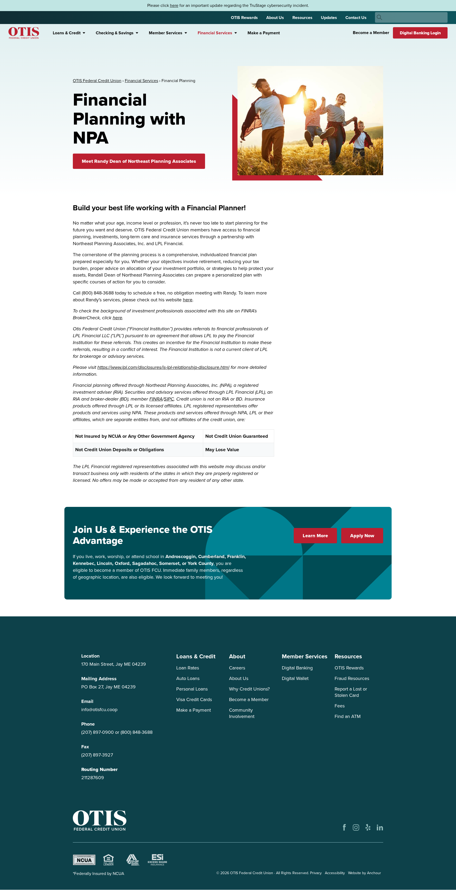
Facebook (344, 827)
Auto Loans (188, 678)
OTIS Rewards (244, 18)
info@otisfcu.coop (99, 709)
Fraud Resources (352, 678)
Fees (340, 705)
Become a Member (371, 33)
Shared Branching (133, 859)
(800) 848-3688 (137, 732)
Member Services (165, 33)
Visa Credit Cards (194, 699)
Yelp (368, 827)
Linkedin (380, 827)
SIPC (169, 399)
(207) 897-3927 (97, 754)
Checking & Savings (115, 33)
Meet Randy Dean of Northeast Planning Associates (139, 161)
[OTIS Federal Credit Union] (23, 33)
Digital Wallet (295, 678)
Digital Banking (297, 667)
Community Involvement (241, 713)
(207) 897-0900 (97, 732)
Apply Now (362, 535)
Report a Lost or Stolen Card (351, 692)
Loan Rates (187, 667)
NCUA (84, 859)
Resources (302, 18)
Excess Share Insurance (157, 859)
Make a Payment (264, 33)
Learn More (315, 535)
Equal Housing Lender (108, 859)
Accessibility (335, 873)
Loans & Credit (66, 33)
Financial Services (215, 33)
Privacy (316, 873)
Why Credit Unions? (249, 689)
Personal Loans (192, 689)
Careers (237, 667)
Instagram (356, 827)
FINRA (156, 399)
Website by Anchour (364, 873)
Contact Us (356, 18)
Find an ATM (348, 716)
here (174, 5)
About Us (275, 18)
